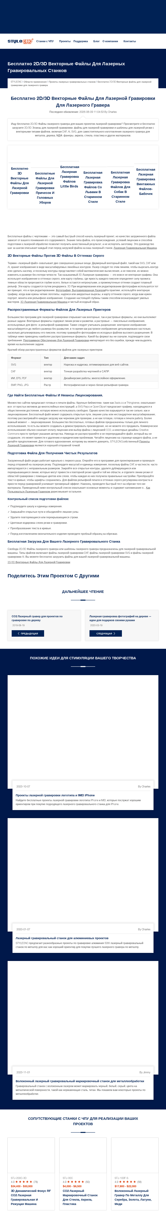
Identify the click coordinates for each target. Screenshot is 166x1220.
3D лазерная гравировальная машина (43, 301)
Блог (96, 41)
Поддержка (80, 41)
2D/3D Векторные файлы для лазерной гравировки (39, 562)
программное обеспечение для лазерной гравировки (56, 340)
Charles (112, 111)
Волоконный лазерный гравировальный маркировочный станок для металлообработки (80, 1081)
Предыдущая (29, 633)
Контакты (130, 41)
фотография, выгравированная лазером (80, 290)
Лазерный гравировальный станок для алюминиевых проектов (62, 938)
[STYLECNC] (21, 40)
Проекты (65, 41)
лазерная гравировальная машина (135, 247)
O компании (110, 41)
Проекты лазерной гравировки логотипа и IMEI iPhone (55, 795)
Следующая (104, 633)
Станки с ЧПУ (45, 41)
